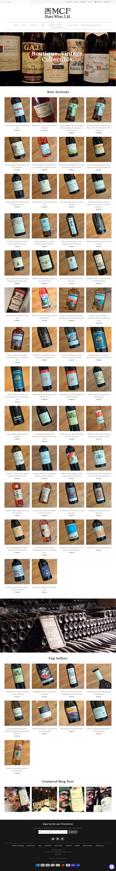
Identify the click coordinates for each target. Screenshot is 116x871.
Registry (83, 1)
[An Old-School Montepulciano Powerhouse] (71, 811)
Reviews (77, 845)
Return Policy (58, 845)
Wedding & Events (55, 25)
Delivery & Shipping (18, 845)
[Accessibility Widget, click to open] (112, 867)
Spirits (33, 25)
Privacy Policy (31, 845)
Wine (24, 25)
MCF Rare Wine (60, 861)
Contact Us (68, 845)
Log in (91, 1)
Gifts (43, 25)
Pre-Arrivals (48, 845)
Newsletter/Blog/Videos (91, 25)
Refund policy (100, 845)
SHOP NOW (58, 67)
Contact (69, 1)
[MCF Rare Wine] (58, 13)
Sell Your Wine (72, 25)
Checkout (107, 1)
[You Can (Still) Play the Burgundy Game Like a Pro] (98, 811)
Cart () (99, 1)
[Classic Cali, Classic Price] (17, 811)
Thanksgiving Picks (58, 27)
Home (16, 25)
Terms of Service (88, 845)
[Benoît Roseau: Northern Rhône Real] (44, 811)
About (76, 1)
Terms (40, 845)
